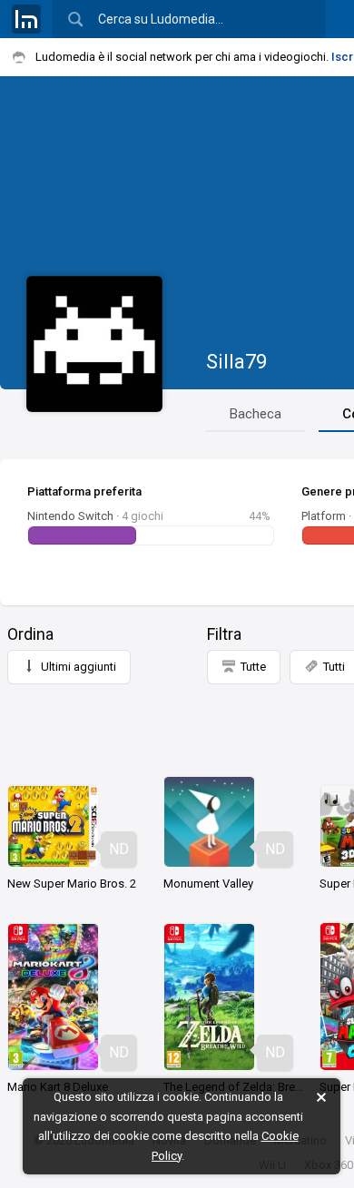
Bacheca (255, 414)
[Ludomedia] (26, 19)
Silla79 (236, 361)
